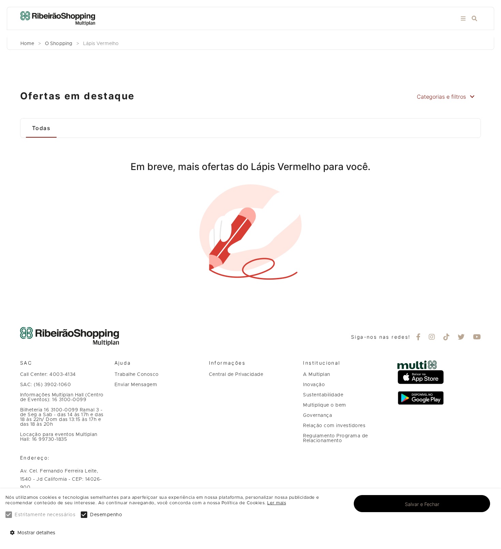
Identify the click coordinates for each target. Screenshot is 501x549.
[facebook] (418, 337)
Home (27, 43)
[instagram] (432, 337)
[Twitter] (461, 337)
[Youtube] (477, 337)
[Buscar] (474, 19)
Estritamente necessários (45, 514)
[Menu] (463, 19)
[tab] (41, 128)
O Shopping (58, 43)
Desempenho (106, 514)
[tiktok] (446, 337)
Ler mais (276, 503)
